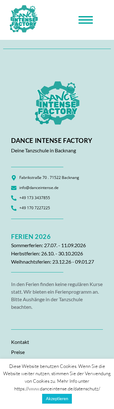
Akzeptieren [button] (57, 398)
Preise (18, 352)
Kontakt (20, 342)
